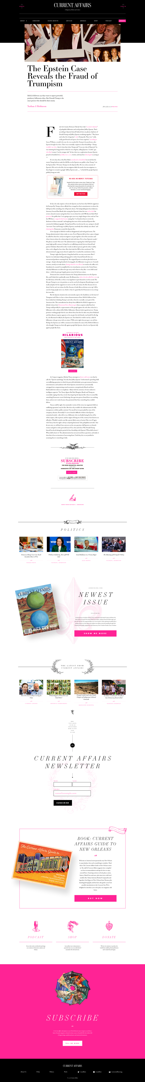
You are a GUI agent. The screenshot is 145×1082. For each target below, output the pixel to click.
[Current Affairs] (72, 5)
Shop (72, 937)
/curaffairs (83, 1072)
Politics (115, 106)
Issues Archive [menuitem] (53, 20)
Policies (52, 1072)
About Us (23, 1072)
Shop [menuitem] (96, 20)
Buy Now (95, 898)
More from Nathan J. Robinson (72, 504)
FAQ (37, 1072)
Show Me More (95, 633)
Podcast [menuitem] (109, 20)
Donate (109, 937)
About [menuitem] (22, 20)
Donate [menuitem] (122, 20)
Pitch (65, 1072)
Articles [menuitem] (69, 20)
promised (49, 216)
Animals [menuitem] (83, 20)
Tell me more (72, 1043)
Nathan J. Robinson (36, 106)
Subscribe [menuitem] (36, 20)
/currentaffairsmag (116, 1072)
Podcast (36, 937)
